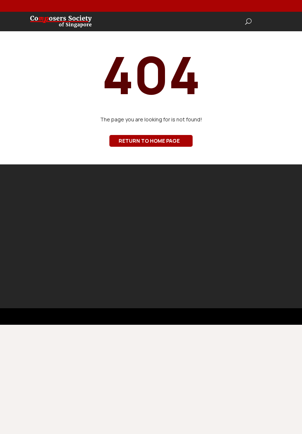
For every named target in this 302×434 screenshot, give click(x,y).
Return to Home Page (149, 140)
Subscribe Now (209, 269)
